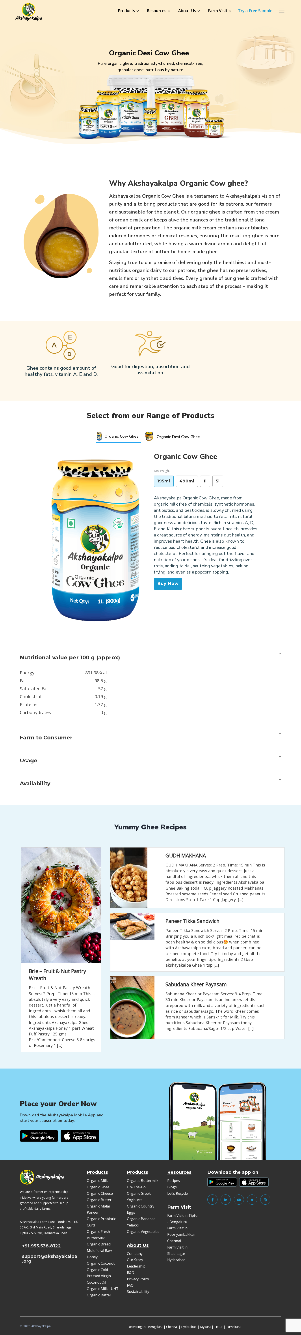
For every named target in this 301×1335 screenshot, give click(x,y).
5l (218, 481)
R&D (130, 1272)
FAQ (130, 1285)
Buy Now (168, 583)
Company (135, 1253)
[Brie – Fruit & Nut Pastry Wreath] (61, 905)
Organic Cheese (100, 1193)
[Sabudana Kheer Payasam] (130, 1007)
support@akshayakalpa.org (49, 1259)
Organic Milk (97, 1180)
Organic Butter (99, 1199)
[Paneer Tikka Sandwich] (130, 926)
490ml (186, 481)
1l (205, 481)
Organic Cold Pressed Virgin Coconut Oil (99, 1276)
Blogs (172, 1187)
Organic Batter (99, 1295)
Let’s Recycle (177, 1193)
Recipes (173, 1180)
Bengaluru (155, 1327)
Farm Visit (217, 10)
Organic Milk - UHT (103, 1288)
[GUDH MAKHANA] (127, 878)
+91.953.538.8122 (41, 1246)
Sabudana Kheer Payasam (196, 984)
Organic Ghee (98, 1187)
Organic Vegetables (143, 1231)
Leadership (136, 1266)
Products (126, 10)
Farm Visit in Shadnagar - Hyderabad (177, 1253)
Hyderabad (189, 1327)
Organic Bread (99, 1244)
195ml (163, 481)
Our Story (135, 1259)
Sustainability (138, 1291)
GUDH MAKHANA (185, 855)
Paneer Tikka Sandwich (192, 920)
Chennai (172, 1327)
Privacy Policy (138, 1279)
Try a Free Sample (255, 10)
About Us (187, 10)
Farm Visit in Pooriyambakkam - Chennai (183, 1234)
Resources (156, 10)
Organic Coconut (101, 1263)
